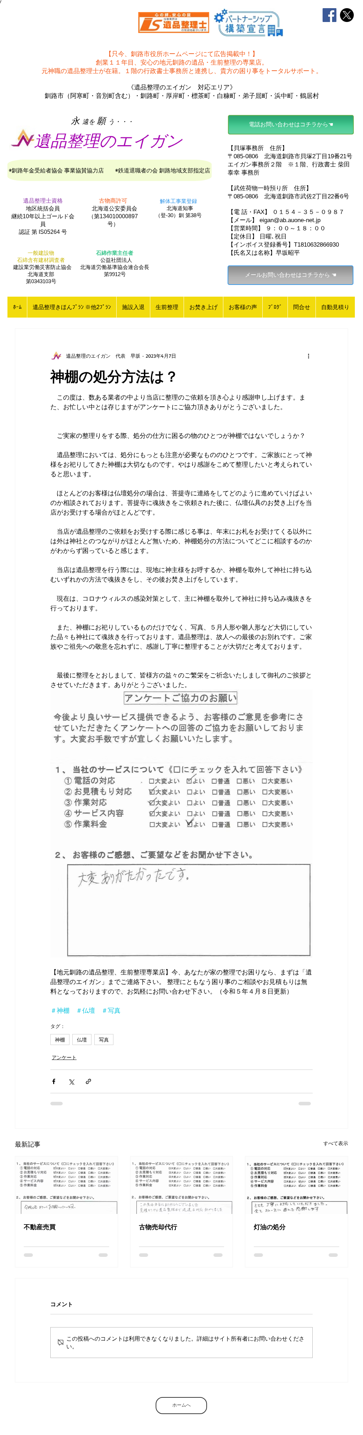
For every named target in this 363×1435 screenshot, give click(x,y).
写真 (104, 1040)
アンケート (64, 1057)
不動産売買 (40, 1227)
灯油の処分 (270, 1227)
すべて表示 (335, 1143)
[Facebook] (329, 15)
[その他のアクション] (308, 355)
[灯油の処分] (296, 1185)
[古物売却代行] (181, 1185)
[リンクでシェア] (88, 1081)
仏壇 (82, 1040)
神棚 (60, 1040)
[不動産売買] (66, 1185)
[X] (347, 15)
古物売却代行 (158, 1227)
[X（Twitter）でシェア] (71, 1081)
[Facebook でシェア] (53, 1081)
